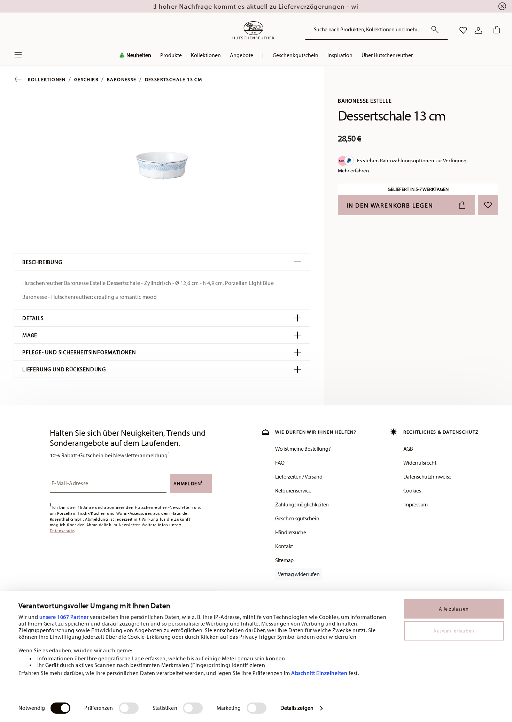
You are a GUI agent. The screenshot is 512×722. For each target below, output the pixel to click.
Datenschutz (62, 530)
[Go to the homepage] (253, 30)
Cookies (412, 490)
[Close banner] (502, 6)
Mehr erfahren (353, 170)
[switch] (129, 708)
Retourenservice (293, 490)
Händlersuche (290, 532)
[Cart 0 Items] (495, 30)
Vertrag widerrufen (298, 573)
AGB (408, 448)
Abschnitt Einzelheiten (319, 672)
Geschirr (86, 79)
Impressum (415, 504)
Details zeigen (296, 707)
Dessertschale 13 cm (173, 79)
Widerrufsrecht (419, 462)
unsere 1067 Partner (64, 616)
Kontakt (284, 546)
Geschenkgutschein (297, 518)
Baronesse (122, 79)
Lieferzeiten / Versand (299, 476)
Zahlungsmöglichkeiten (302, 504)
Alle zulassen (453, 609)
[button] (135, 56)
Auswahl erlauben (453, 631)
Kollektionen (47, 79)
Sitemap (284, 560)
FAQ (280, 462)
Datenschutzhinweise (427, 476)
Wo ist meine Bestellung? (303, 448)
